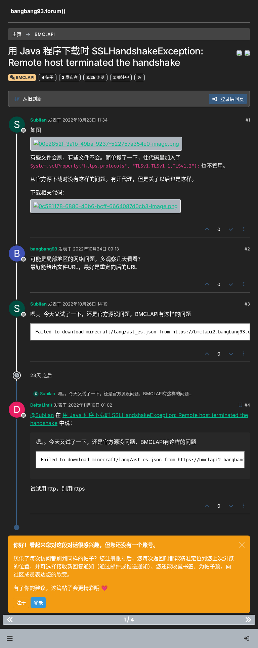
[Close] (242, 545)
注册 (21, 602)
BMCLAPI (24, 77)
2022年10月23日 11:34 (85, 120)
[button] (9, 638)
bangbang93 (43, 248)
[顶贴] (207, 229)
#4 (247, 405)
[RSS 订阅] (139, 77)
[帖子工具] (244, 229)
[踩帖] (231, 229)
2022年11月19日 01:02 (90, 405)
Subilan (38, 120)
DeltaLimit (41, 405)
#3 (247, 304)
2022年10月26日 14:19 (85, 304)
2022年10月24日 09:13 (96, 248)
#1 (248, 120)
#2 (247, 248)
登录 (38, 602)
